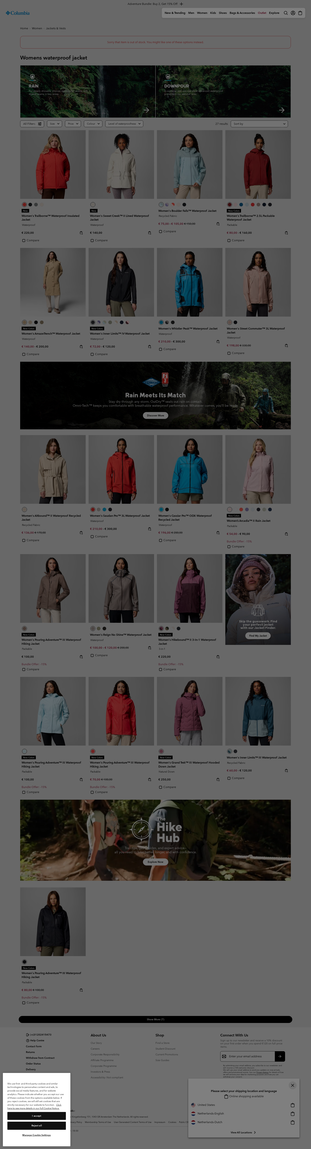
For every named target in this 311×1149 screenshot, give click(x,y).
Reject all (36, 1125)
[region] (36, 1109)
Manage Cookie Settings (36, 1135)
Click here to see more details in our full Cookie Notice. (34, 1106)
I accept (36, 1115)
